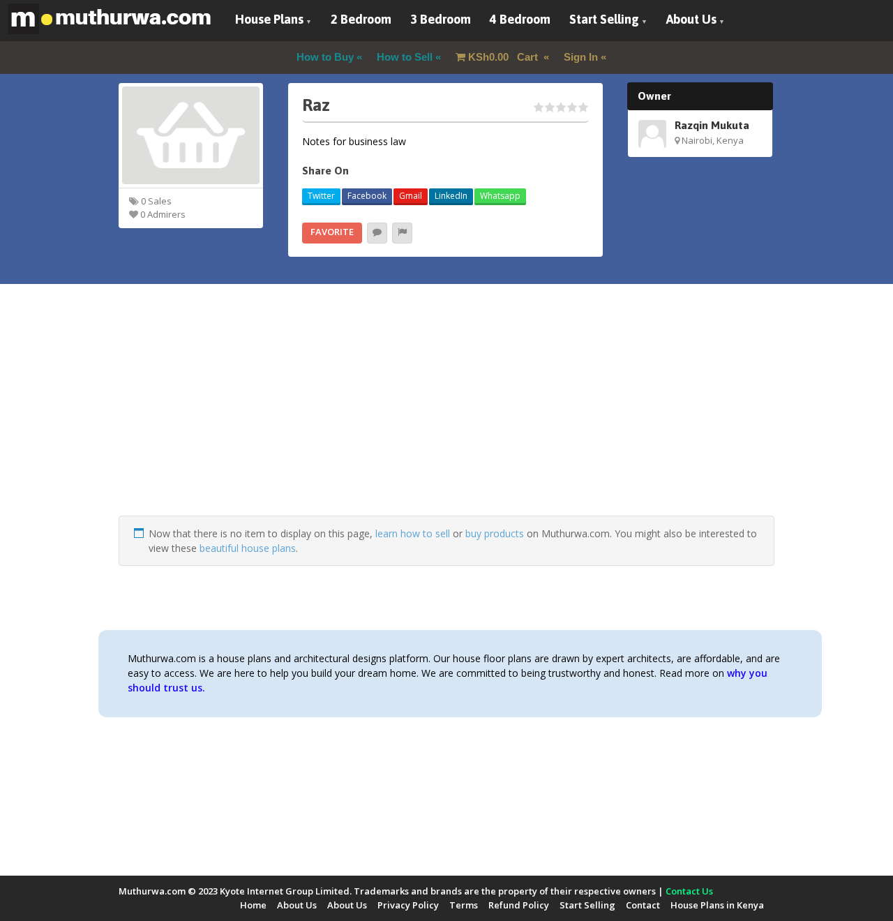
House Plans (269, 19)
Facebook (367, 196)
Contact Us (689, 891)
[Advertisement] (446, 418)
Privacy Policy (408, 905)
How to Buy (325, 57)
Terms (463, 905)
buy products (494, 533)
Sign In (581, 57)
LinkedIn (451, 196)
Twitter (321, 196)
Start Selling (604, 19)
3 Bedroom (440, 19)
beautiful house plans (248, 548)
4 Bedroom (520, 19)
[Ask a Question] (377, 233)
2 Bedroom (361, 19)
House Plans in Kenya (717, 905)
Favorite (332, 231)
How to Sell (405, 57)
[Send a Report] (402, 233)
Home (253, 905)
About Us (691, 19)
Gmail (410, 196)
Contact (643, 905)
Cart (504, 57)
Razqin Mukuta (712, 125)
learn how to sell (412, 533)
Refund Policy (518, 905)
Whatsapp (500, 196)
